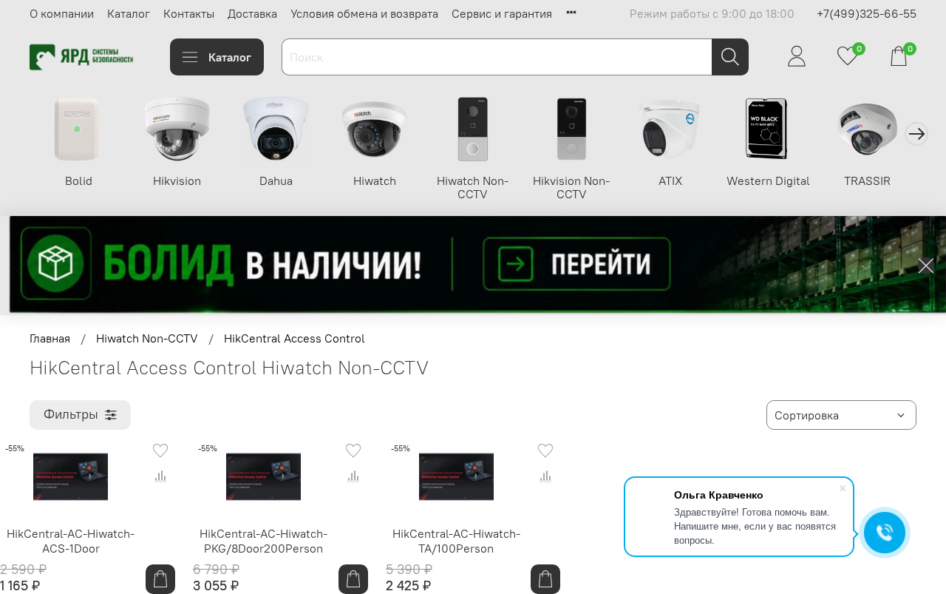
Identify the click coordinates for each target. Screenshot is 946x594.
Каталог (128, 13)
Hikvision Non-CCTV (571, 187)
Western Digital (768, 180)
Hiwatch (374, 180)
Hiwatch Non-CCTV (472, 187)
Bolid (78, 180)
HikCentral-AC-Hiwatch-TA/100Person (456, 541)
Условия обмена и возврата (364, 13)
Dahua (276, 180)
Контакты (188, 13)
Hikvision (177, 180)
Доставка (252, 13)
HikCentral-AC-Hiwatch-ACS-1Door (71, 541)
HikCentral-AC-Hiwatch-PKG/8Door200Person (263, 541)
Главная (50, 338)
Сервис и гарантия (502, 13)
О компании (62, 13)
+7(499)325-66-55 (866, 13)
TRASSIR (867, 180)
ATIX (670, 180)
